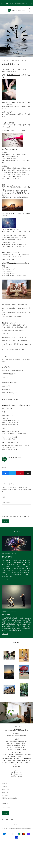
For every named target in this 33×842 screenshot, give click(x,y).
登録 (5, 813)
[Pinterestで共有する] (20, 473)
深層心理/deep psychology (19, 60)
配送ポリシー (5, 789)
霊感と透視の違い (7, 557)
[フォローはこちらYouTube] (7, 820)
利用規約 (25, 489)
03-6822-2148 (16, 766)
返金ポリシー (5, 792)
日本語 (15, 824)
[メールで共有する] (27, 473)
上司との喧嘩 (6, 614)
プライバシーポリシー (13, 489)
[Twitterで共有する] (12, 473)
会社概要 (4, 783)
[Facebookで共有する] (5, 473)
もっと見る (5, 579)
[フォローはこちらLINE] (12, 820)
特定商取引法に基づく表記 (9, 798)
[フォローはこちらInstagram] (3, 820)
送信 (5, 521)
